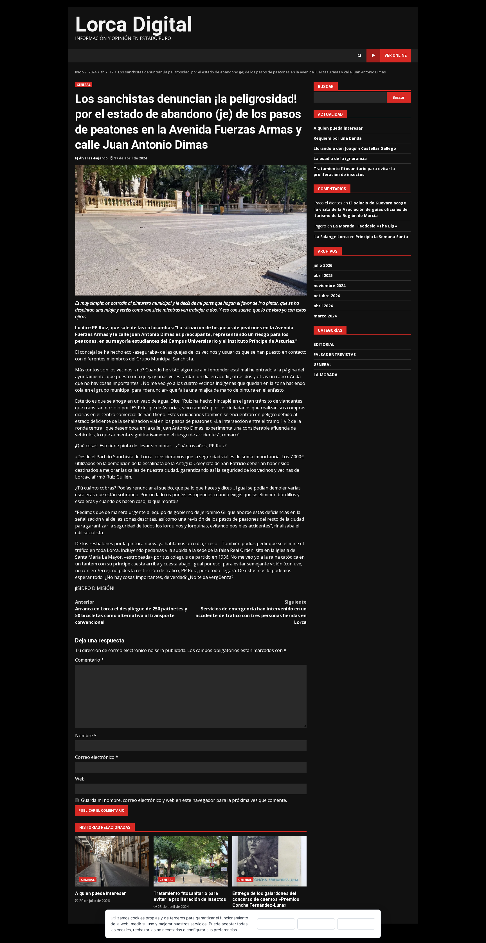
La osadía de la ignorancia (340, 158)
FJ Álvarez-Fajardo (91, 158)
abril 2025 (323, 275)
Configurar (356, 923)
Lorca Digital (133, 24)
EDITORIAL (324, 344)
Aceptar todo (276, 923)
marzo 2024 (325, 316)
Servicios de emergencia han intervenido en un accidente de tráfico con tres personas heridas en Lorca (251, 612)
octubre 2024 (327, 295)
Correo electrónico (96, 757)
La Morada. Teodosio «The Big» (365, 226)
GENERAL (84, 85)
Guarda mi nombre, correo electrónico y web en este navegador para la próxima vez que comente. (184, 800)
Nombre (85, 735)
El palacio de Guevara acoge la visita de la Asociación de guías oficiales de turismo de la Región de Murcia (361, 209)
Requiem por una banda (338, 138)
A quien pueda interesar (112, 861)
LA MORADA (326, 374)
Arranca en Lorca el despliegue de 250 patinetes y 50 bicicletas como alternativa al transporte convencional (131, 612)
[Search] (359, 55)
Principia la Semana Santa (382, 236)
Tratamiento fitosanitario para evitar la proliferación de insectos (191, 861)
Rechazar (316, 923)
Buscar (326, 86)
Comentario (89, 660)
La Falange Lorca (331, 236)
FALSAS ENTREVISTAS (335, 354)
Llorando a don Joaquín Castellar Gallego (355, 148)
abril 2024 (323, 305)
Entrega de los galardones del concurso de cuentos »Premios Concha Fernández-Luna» (269, 861)
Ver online (395, 55)
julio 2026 (323, 265)
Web (80, 779)
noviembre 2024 (329, 285)
